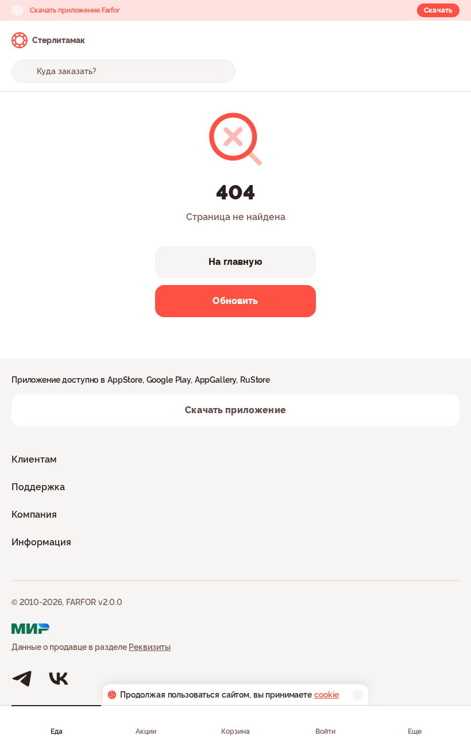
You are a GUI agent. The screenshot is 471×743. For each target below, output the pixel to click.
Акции (146, 731)
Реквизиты (150, 647)
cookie (326, 694)
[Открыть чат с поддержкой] (449, 40)
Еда (57, 731)
